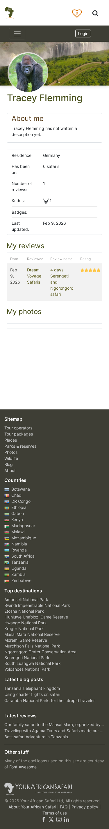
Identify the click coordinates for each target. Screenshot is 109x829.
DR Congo (20, 501)
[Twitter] (51, 819)
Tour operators (18, 427)
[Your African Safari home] (54, 789)
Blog (8, 464)
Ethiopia (18, 507)
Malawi (17, 531)
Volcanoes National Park (27, 669)
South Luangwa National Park (32, 663)
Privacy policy (85, 806)
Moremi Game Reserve (25, 640)
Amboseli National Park (26, 599)
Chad (16, 495)
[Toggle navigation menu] (17, 33)
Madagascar (22, 525)
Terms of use (54, 812)
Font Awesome (23, 766)
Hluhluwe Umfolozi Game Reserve (36, 616)
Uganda (18, 568)
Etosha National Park (24, 611)
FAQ (64, 806)
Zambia (18, 574)
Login (83, 33)
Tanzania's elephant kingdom (32, 688)
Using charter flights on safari (32, 694)
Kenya (16, 519)
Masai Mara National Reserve (32, 634)
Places (10, 440)
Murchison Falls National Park (32, 645)
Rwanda (18, 549)
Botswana (20, 489)
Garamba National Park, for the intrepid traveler (49, 700)
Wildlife (11, 458)
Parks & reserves (20, 446)
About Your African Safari (32, 806)
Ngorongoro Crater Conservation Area (40, 651)
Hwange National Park (25, 622)
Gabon (17, 513)
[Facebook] (43, 819)
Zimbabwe (20, 580)
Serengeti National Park (26, 657)
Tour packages (18, 433)
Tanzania (19, 562)
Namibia (18, 543)
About (10, 470)
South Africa (22, 556)
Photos (10, 452)
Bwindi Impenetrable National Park (37, 605)
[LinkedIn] (66, 819)
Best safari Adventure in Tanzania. (36, 736)
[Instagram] (59, 819)
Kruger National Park (24, 628)
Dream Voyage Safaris (34, 275)
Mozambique (23, 537)
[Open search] (95, 13)
